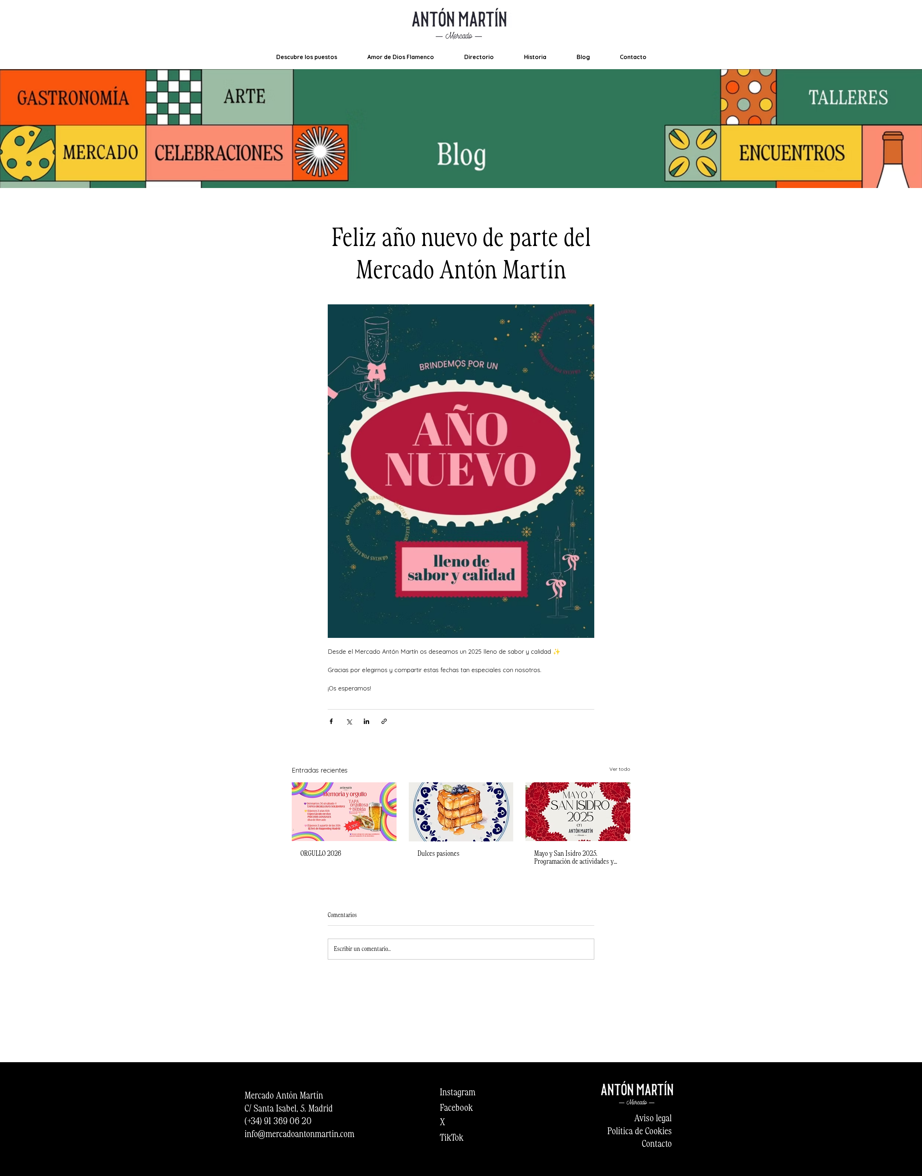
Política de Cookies (639, 1131)
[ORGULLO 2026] (344, 811)
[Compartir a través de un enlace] (384, 721)
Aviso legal (653, 1118)
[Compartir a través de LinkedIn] (366, 721)
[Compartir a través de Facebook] (331, 721)
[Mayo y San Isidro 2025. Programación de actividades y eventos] (577, 811)
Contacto (657, 1144)
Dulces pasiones (438, 854)
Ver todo (619, 769)
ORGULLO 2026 (320, 854)
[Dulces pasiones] (461, 811)
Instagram (457, 1092)
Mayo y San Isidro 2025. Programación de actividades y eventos (574, 858)
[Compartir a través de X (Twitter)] (348, 721)
